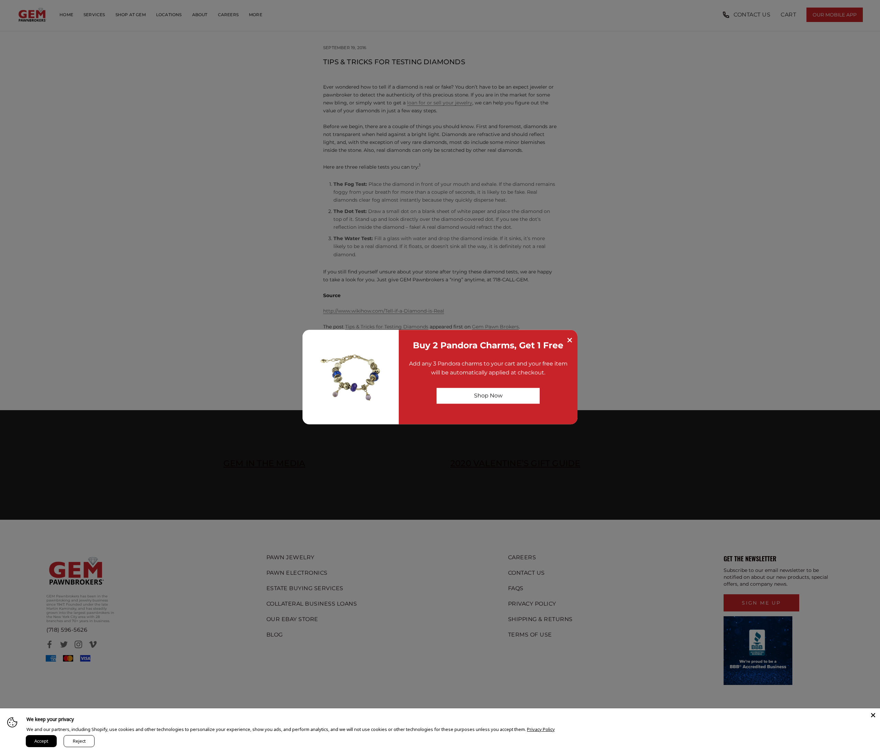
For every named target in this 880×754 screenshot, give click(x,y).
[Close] (873, 715)
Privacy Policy (541, 729)
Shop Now (488, 395)
